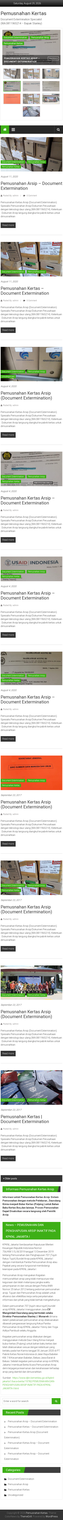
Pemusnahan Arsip (40, 37)
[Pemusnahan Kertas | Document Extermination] (31, 1087)
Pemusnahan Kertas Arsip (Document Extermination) (26, 395)
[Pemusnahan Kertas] (5, 129)
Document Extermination (15, 37)
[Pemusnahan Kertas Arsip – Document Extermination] (31, 468)
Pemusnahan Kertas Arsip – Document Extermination (28, 500)
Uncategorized (8, 376)
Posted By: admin (10, 195)
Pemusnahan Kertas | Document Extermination (25, 1119)
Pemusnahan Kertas (23, 13)
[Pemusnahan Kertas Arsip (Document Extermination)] (31, 363)
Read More (53, 58)
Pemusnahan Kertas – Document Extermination (25, 291)
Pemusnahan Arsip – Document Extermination (31, 186)
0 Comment (31, 195)
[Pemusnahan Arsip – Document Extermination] (31, 154)
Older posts (11, 1178)
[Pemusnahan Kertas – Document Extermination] (31, 259)
